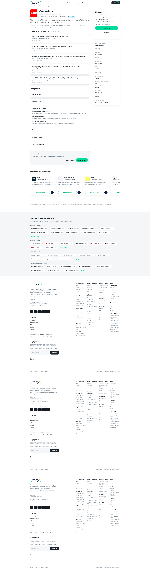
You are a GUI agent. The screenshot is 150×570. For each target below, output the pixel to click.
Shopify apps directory (103, 285)
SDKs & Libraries (33, 336)
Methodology (101, 290)
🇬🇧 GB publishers (36, 247)
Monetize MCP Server (81, 327)
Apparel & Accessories (92, 320)
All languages (76, 259)
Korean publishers (49, 259)
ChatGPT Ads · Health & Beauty (92, 307)
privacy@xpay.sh (41, 305)
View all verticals (79, 293)
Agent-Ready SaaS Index (80, 314)
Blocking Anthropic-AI (68, 266)
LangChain (112, 289)
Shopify (89, 317)
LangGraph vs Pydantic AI (113, 299)
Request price (107, 32)
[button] (62, 3)
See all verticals (35, 236)
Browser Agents (79, 301)
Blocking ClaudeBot (37, 270)
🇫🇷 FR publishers (96, 243)
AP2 (99, 317)
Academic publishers (57, 228)
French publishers (70, 255)
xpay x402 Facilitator (80, 335)
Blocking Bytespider (54, 270)
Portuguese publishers (87, 255)
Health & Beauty (90, 322)
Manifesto (89, 289)
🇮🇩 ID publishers (51, 243)
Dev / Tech (78, 289)
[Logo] (36, 3)
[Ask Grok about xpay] (48, 311)
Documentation (41, 334)
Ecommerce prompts (114, 315)
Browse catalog (70, 160)
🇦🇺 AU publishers (81, 243)
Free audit (89, 315)
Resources (89, 287)
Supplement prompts (114, 327)
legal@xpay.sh (33, 305)
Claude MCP (112, 292)
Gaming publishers (107, 228)
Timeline (89, 285)
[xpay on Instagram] (34, 362)
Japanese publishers (54, 255)
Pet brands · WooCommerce (102, 293)
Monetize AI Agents (80, 333)
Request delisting (108, 204)
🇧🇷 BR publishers (66, 243)
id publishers (35, 259)
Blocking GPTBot (37, 266)
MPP (100, 312)
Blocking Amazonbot (71, 270)
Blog (111, 306)
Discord (32, 327)
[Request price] (52, 192)
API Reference (49, 334)
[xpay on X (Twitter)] (30, 362)
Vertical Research (80, 303)
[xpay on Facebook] (33, 362)
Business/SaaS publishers (39, 232)
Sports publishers (57, 232)
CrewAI (111, 291)
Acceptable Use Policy (115, 371)
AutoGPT (112, 294)
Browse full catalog (80, 305)
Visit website (107, 36)
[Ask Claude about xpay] (31, 311)
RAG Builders (79, 299)
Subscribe (54, 352)
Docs (111, 308)
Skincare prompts (114, 325)
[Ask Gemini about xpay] (40, 311)
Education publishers (88, 232)
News (77, 285)
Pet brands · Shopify (103, 295)
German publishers (103, 255)
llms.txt (32, 329)
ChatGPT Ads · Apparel (92, 304)
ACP (100, 315)
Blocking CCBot (52, 266)
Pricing (88, 313)
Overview (89, 324)
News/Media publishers (39, 228)
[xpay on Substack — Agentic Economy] (37, 362)
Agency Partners (34, 322)
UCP (100, 314)
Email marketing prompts (113, 318)
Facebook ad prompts (114, 323)
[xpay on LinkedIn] (31, 362)
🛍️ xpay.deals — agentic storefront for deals (103, 302)
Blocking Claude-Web (85, 266)
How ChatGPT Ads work (91, 302)
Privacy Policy (99, 371)
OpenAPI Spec (50, 336)
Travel (77, 291)
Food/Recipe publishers (89, 228)
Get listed (89, 297)
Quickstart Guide (42, 336)
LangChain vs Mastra (114, 296)
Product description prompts (114, 321)
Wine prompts (113, 329)
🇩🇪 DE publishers (110, 243)
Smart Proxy (78, 331)
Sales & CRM (79, 320)
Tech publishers (73, 228)
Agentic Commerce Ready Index (103, 288)
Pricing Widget (79, 325)
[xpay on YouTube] (35, 362)
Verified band (79, 317)
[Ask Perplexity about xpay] (44, 311)
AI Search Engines (80, 297)
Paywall (77, 329)
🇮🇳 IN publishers (51, 247)
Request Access (40, 192)
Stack (88, 291)
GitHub (32, 324)
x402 (100, 310)
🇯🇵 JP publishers (37, 243)
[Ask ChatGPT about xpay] (36, 311)
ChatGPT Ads (90, 299)
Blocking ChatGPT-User (103, 266)
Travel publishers (72, 232)
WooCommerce (90, 318)
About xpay (33, 320)
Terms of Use (106, 371)
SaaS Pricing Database (81, 312)
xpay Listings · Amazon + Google (92, 310)
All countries (63, 247)
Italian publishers (64, 259)
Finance (77, 287)
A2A (99, 321)
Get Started (116, 2)
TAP (99, 319)
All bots (83, 270)
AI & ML (77, 319)
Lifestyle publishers (104, 232)
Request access (81, 160)
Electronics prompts (114, 331)
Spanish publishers (37, 255)
